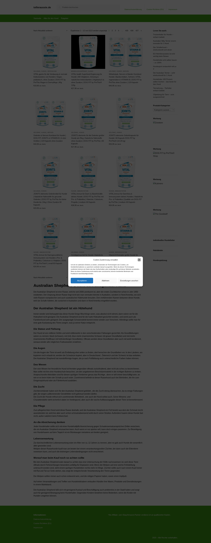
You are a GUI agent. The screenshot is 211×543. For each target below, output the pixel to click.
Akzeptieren (82, 280)
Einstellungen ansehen (129, 280)
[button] (139, 260)
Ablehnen (105, 280)
